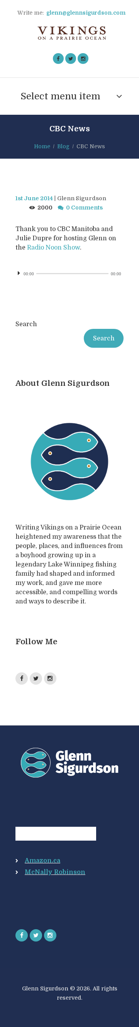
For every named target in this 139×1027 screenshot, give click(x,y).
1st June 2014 (34, 198)
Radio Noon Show (53, 247)
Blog (63, 146)
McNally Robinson (55, 872)
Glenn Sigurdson (81, 198)
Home (42, 146)
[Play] (21, 278)
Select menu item (60, 96)
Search (26, 324)
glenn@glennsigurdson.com (85, 13)
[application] (69, 273)
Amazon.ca (42, 860)
